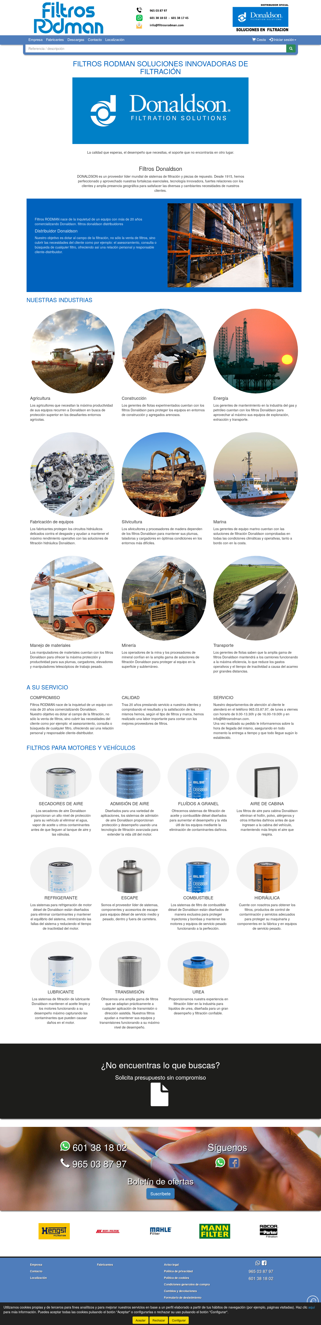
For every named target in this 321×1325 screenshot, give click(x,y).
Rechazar (159, 1320)
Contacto (95, 39)
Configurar (179, 1320)
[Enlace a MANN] (209, 1231)
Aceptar (140, 1320)
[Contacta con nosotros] (313, 1301)
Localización (114, 39)
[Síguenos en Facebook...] (234, 1163)
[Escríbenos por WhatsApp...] (221, 1163)
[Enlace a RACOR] (263, 1231)
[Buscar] (291, 48)
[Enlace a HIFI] (102, 1231)
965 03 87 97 (98, 1163)
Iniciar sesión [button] (283, 39)
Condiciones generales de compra (187, 1284)
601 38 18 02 (98, 1146)
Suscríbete (160, 1193)
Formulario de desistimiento (182, 1297)
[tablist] (160, 1230)
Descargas (75, 39)
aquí (311, 1307)
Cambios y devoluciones (180, 1291)
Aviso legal (171, 1264)
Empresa (35, 39)
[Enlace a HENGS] (48, 1231)
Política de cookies (176, 1278)
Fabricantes (55, 39)
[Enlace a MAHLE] (155, 1231)
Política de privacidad (178, 1271)
